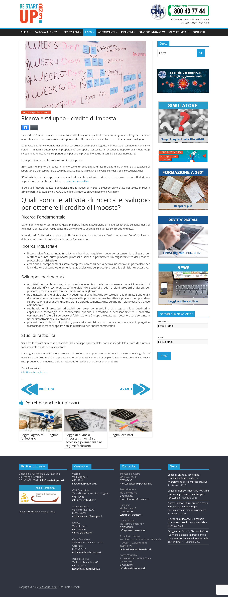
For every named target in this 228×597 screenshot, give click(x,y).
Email (160, 337)
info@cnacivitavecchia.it (133, 530)
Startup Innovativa (152, 32)
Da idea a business (46, 32)
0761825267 (126, 495)
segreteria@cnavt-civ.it (84, 483)
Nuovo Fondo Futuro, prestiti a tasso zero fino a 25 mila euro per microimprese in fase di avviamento (188, 506)
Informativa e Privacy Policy (40, 511)
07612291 (77, 480)
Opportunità (177, 32)
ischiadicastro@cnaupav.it (86, 568)
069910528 (126, 546)
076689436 (126, 480)
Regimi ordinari (122, 435)
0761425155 (79, 565)
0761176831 (79, 496)
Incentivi (127, 32)
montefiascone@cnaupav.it (134, 499)
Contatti (199, 32)
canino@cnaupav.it (82, 532)
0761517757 (79, 549)
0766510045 (126, 564)
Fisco (88, 32)
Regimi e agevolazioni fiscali (36, 112)
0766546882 (126, 527)
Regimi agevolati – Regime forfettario (39, 437)
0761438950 (79, 529)
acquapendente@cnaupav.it (87, 516)
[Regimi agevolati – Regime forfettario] (40, 410)
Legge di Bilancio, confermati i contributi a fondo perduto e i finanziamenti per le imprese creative (187, 478)
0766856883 (126, 511)
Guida (24, 32)
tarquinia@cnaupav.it (131, 514)
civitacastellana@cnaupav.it (87, 552)
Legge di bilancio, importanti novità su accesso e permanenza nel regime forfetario (84, 440)
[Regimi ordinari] (130, 410)
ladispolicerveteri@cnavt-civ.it (136, 549)
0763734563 (79, 513)
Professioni (71, 32)
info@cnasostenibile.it (84, 500)
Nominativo (163, 321)
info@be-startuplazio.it (34, 372)
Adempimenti (106, 32)
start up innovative (77, 181)
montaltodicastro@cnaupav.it (136, 483)
